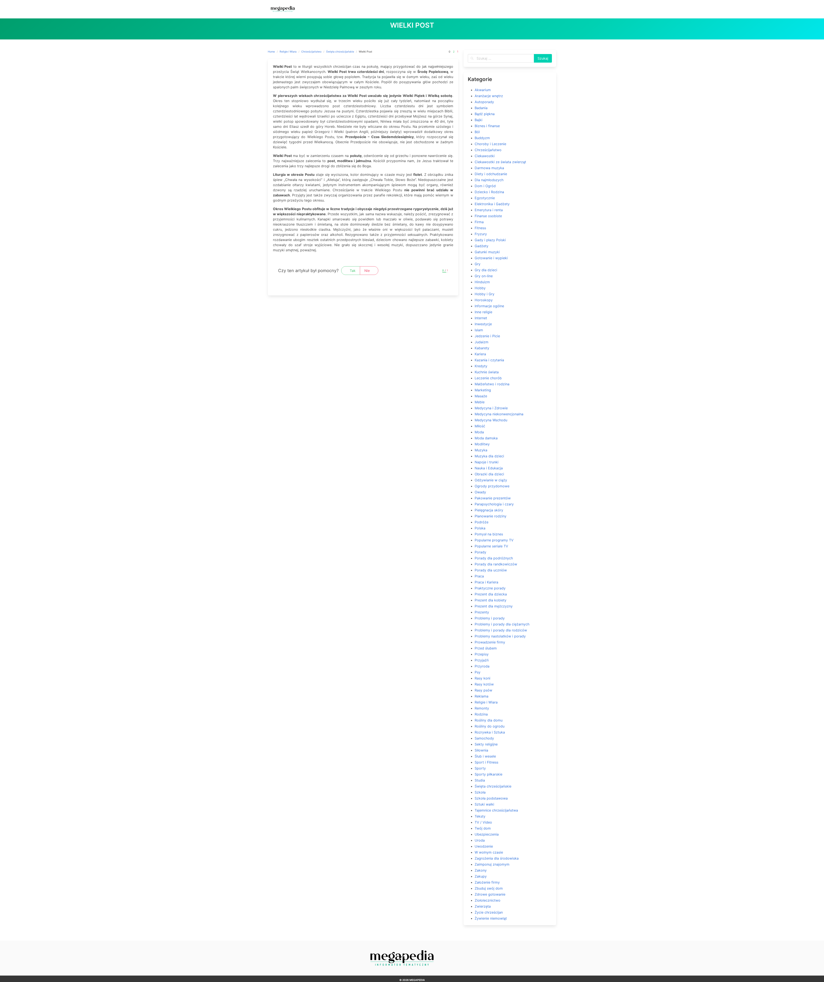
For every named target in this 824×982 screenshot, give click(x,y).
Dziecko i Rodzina (489, 192)
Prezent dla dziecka (491, 594)
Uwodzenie (484, 846)
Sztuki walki (484, 804)
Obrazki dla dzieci (489, 474)
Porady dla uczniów (491, 570)
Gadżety (481, 246)
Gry (477, 264)
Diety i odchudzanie (491, 174)
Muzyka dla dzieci (489, 456)
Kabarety (482, 348)
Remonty (482, 708)
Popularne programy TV (494, 540)
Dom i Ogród (485, 186)
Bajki (478, 120)
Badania (481, 108)
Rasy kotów (484, 684)
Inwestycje (483, 324)
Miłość (480, 426)
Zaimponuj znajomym (492, 864)
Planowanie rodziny (490, 516)
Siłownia (481, 750)
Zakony (481, 870)
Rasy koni (482, 678)
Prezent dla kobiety (490, 600)
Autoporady (484, 102)
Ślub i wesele (485, 756)
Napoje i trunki (486, 462)
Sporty (480, 768)
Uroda (480, 840)
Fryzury (481, 234)
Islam (479, 330)
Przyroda (482, 666)
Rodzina (481, 714)
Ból (477, 132)
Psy (477, 672)
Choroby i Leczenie (490, 144)
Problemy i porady (490, 618)
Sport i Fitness (486, 762)
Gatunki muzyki (487, 252)
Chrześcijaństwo (311, 51)
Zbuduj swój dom (489, 888)
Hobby (480, 288)
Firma (479, 222)
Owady (480, 492)
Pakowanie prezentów (493, 498)
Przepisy (482, 654)
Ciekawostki (485, 156)
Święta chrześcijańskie (340, 51)
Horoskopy (484, 300)
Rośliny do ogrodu (489, 726)
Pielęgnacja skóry (489, 510)
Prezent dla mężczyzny (494, 606)
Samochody (484, 738)
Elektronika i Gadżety (492, 204)
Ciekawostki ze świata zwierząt (500, 162)
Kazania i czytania (489, 360)
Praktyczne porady (490, 588)
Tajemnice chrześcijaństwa (496, 810)
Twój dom (483, 828)
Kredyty (481, 366)
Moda (479, 432)
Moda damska (486, 438)
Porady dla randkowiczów (496, 564)
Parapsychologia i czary (494, 504)
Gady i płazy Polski (490, 240)
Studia (480, 780)
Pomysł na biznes (489, 534)
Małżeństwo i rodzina (492, 384)
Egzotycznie (485, 198)
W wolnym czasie (489, 852)
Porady (480, 552)
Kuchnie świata (487, 372)
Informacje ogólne (489, 306)
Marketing (483, 390)
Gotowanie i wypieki (491, 258)
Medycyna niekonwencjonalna (499, 414)
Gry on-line (484, 276)
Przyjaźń (482, 660)
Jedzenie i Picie (487, 336)
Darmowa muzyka (489, 168)
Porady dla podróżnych (494, 558)
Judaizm (481, 342)
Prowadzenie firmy (490, 642)
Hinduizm (482, 282)
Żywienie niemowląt (491, 918)
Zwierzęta (483, 906)
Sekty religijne (486, 744)
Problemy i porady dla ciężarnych (502, 624)
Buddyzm (482, 138)
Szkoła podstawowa (491, 798)
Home (271, 51)
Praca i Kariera (486, 582)
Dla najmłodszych (489, 180)
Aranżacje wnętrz (489, 96)
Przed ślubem (486, 648)
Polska (480, 528)
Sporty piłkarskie (488, 774)
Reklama (481, 696)
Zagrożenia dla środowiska (497, 858)
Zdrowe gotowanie (490, 894)
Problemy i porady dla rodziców (501, 630)
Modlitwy (482, 444)
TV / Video (483, 822)
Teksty (480, 816)
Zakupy (481, 876)
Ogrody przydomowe (492, 486)
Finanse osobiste (488, 216)
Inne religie (483, 312)
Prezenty (482, 612)
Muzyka (481, 450)
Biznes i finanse (487, 126)
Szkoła (480, 792)
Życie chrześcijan (489, 912)
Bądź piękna (485, 114)
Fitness (480, 228)
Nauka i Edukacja (489, 468)
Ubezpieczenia (487, 834)
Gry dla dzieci (486, 270)
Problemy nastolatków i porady (500, 636)
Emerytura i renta (489, 210)
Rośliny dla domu (489, 720)
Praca (479, 576)
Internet (481, 318)
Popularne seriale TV (491, 546)
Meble (480, 402)
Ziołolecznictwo (487, 900)
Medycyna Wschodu (491, 420)
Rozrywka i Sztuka (490, 732)
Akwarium (483, 90)
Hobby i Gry (484, 294)
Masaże (481, 396)
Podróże (481, 522)
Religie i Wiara (288, 51)
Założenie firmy (487, 882)
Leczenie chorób (488, 378)
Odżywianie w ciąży (491, 480)
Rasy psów (483, 690)
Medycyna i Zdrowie (491, 408)
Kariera (480, 354)
